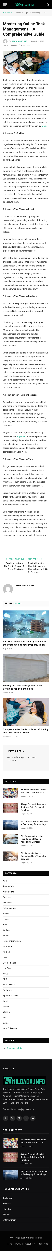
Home (9, 1244)
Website (6, 1012)
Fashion (6, 913)
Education (7, 903)
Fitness (6, 919)
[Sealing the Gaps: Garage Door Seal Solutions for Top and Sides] (26, 668)
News (5, 974)
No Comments (11, 45)
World (5, 1017)
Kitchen (6, 952)
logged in (23, 757)
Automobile (8, 886)
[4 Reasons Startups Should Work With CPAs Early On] (10, 793)
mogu (44, 126)
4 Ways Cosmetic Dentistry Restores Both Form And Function (33, 807)
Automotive (8, 892)
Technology (8, 1198)
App (5, 881)
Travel (6, 1006)
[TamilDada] (26, 4)
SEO (5, 979)
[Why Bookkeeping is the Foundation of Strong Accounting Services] (10, 839)
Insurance (7, 946)
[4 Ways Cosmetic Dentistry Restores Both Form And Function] (10, 808)
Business (7, 897)
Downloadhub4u (14, 1048)
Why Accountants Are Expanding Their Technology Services (34, 856)
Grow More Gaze (20, 41)
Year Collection (10, 1028)
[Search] (47, 4)
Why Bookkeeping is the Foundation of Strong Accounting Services (32, 839)
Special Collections (11, 995)
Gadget (6, 930)
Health (6, 935)
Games (6, 1023)
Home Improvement (12, 941)
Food (5, 924)
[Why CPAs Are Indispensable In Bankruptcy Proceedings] (10, 825)
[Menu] (5, 4)
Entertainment (9, 908)
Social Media (9, 985)
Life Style (7, 968)
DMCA (18, 1244)
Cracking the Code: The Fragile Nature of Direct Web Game (14, 566)
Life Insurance (9, 963)
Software (7, 990)
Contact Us (43, 1244)
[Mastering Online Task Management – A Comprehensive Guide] (26, 62)
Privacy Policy (29, 1244)
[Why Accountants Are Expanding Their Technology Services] (10, 856)
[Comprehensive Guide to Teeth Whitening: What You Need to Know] (26, 712)
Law (5, 957)
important (21, 436)
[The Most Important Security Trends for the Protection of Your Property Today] (26, 624)
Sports (6, 1001)
